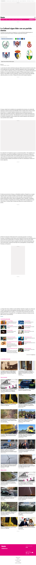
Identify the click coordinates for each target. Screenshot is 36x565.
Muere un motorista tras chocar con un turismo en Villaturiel (8, 405)
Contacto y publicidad (18, 562)
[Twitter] (22, 39)
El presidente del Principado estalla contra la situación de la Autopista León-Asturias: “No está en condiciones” (26, 450)
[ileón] (6, 546)
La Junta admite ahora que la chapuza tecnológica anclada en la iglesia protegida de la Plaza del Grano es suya (26, 465)
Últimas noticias (3, 470)
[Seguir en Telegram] (29, 552)
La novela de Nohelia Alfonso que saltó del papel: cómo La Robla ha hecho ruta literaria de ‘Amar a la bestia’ (26, 420)
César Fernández (20, 422)
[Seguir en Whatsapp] (27, 553)
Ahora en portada (4, 377)
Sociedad (13, 19)
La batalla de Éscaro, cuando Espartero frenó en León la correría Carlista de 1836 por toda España (9, 420)
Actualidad (2, 19)
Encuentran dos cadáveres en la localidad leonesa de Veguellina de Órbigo (26, 390)
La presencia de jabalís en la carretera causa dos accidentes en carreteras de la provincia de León (26, 405)
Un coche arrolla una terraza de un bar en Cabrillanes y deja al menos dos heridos (9, 435)
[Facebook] (18, 39)
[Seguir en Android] (26, 547)
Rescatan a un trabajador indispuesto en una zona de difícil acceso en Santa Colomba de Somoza (8, 513)
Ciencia (16, 19)
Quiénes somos (18, 557)
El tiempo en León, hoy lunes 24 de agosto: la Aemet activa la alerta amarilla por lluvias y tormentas (26, 498)
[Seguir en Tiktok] (26, 553)
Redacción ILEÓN (20, 375)
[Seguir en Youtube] (32, 552)
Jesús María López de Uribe (4, 422)
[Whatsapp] (16, 39)
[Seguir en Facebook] (28, 552)
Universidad (20, 19)
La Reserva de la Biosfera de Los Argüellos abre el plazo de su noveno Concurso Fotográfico (26, 513)
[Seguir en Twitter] (27, 552)
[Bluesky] (20, 39)
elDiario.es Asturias (3, 452)
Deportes (1, 316)
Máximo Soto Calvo (21, 529)
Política (6, 19)
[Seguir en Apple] (27, 547)
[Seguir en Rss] (28, 553)
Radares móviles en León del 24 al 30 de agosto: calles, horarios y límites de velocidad (8, 498)
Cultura (9, 19)
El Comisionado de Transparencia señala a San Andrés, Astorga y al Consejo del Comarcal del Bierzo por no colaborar (9, 390)
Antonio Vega (3, 392)
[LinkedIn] (24, 39)
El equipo (18, 558)
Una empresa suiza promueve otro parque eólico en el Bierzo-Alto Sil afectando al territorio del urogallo (9, 465)
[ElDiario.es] (32, 19)
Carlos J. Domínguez (21, 467)
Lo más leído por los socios (5, 359)
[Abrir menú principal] (35, 17)
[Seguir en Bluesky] (26, 552)
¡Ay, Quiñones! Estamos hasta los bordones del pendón (26, 528)
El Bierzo (24, 19)
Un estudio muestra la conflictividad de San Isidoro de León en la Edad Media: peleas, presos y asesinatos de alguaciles (8, 372)
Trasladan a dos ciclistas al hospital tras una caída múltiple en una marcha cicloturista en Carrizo (26, 435)
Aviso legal (18, 561)
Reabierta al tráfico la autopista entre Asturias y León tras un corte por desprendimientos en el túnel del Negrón (9, 450)
